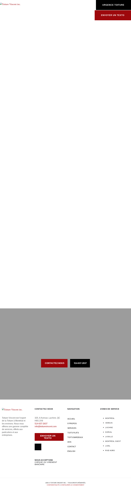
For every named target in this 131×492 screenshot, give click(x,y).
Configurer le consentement (72, 485)
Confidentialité (53, 485)
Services (71, 428)
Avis (69, 442)
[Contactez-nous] (71, 5)
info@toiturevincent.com (46, 426)
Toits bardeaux (75, 437)
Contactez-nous (81, 3)
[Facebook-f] (38, 447)
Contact (71, 447)
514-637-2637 (41, 424)
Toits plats (73, 433)
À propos (72, 423)
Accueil (71, 419)
